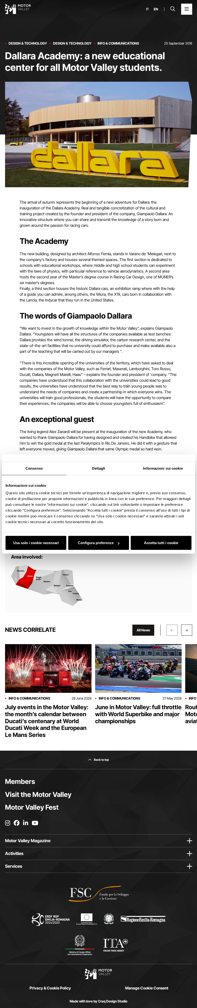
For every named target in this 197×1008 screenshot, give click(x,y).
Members (20, 781)
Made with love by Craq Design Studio (98, 1001)
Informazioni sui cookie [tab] (163, 468)
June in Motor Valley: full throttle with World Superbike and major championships (138, 714)
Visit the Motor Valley (38, 794)
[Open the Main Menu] (186, 9)
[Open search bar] (172, 9)
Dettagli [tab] (98, 468)
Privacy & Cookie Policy (50, 988)
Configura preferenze (96, 543)
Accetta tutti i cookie (161, 543)
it (147, 9)
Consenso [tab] (34, 468)
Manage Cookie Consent (146, 988)
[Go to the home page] (18, 9)
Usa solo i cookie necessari (36, 543)
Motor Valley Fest (32, 807)
